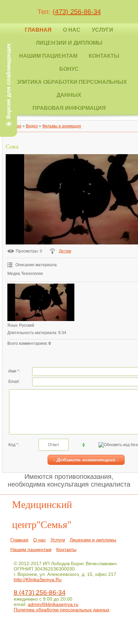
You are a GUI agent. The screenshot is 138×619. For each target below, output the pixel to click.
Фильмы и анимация (61, 126)
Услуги (58, 539)
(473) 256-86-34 (77, 11)
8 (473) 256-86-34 (40, 592)
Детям (65, 251)
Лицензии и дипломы (93, 539)
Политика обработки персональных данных (62, 609)
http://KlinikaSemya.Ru (38, 579)
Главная (19, 539)
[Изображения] (40, 302)
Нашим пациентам (31, 549)
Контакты (66, 549)
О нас (39, 539)
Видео (32, 126)
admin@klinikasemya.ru (53, 604)
